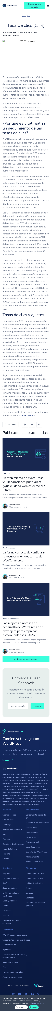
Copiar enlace (10, 424)
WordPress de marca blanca (15, 935)
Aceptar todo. (21, 1007)
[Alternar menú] (47, 5)
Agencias (7, 949)
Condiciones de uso (34, 878)
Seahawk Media (26, 415)
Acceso (29, 888)
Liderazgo (7, 824)
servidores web (9, 944)
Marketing (26, 16)
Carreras (6, 839)
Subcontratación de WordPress (16, 940)
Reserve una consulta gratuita (35, 904)
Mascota (6, 853)
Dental (5, 905)
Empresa (6, 873)
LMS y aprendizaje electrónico (11, 894)
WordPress (7, 473)
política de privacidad (35, 883)
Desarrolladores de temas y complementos (15, 956)
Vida (4, 834)
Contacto (30, 897)
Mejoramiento (32, 832)
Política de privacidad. (37, 1003)
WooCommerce (9, 548)
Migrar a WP (31, 837)
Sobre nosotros (9, 815)
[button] (25, 424)
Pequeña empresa (11, 878)
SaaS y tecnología (10, 962)
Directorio (7, 910)
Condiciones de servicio (36, 873)
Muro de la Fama (10, 849)
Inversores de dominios (13, 972)
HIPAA (6, 915)
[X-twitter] (38, 994)
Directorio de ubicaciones (13, 844)
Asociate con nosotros (12, 977)
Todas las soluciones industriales (12, 922)
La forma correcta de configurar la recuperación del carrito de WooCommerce (24, 556)
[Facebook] (32, 994)
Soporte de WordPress (36, 852)
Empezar (30, 893)
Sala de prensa (9, 819)
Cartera (6, 858)
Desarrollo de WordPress (37, 822)
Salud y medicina (10, 888)
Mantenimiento (32, 856)
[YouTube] (19, 994)
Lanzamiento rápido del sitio (36, 816)
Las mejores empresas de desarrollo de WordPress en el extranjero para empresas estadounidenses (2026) (24, 629)
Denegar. (33, 1007)
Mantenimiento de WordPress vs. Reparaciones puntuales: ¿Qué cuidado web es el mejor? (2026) (24, 484)
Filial (4, 967)
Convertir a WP (33, 842)
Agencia (6, 618)
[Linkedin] (26, 994)
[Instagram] (13, 994)
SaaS (5, 883)
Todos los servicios (34, 861)
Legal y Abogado (10, 900)
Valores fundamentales (13, 829)
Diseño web (31, 827)
